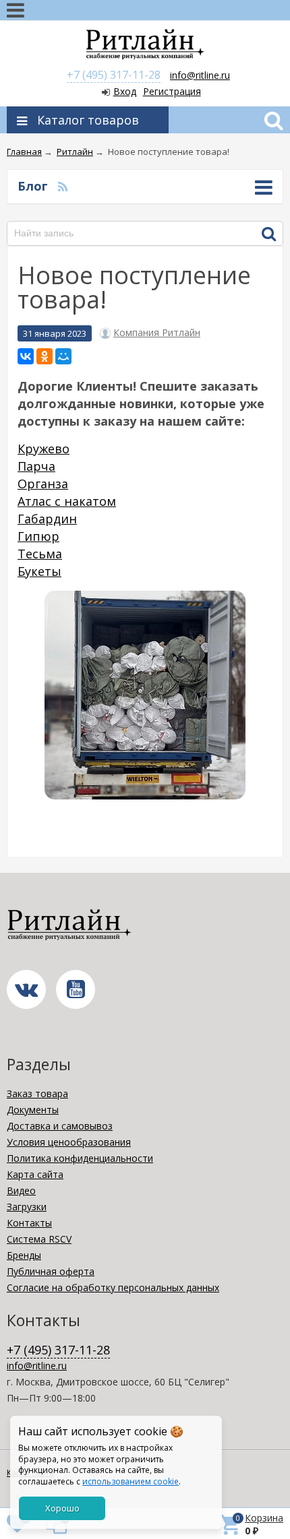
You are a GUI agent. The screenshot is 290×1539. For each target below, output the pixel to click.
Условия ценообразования (69, 1142)
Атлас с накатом (67, 501)
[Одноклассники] (44, 356)
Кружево (43, 448)
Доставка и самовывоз (60, 1125)
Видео (21, 1190)
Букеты (39, 571)
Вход (124, 91)
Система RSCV (39, 1239)
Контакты (29, 1222)
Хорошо (62, 1508)
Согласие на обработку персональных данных (113, 1287)
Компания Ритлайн (156, 333)
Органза (43, 484)
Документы (33, 1109)
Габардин (47, 519)
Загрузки (27, 1206)
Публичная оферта (50, 1271)
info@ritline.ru (200, 75)
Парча (36, 466)
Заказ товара (37, 1093)
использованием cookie (130, 1481)
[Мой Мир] (63, 356)
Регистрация (172, 91)
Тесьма (40, 554)
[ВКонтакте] (26, 356)
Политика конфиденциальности (80, 1158)
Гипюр (38, 536)
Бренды (24, 1255)
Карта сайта (35, 1174)
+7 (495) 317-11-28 (114, 74)
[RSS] (62, 186)
